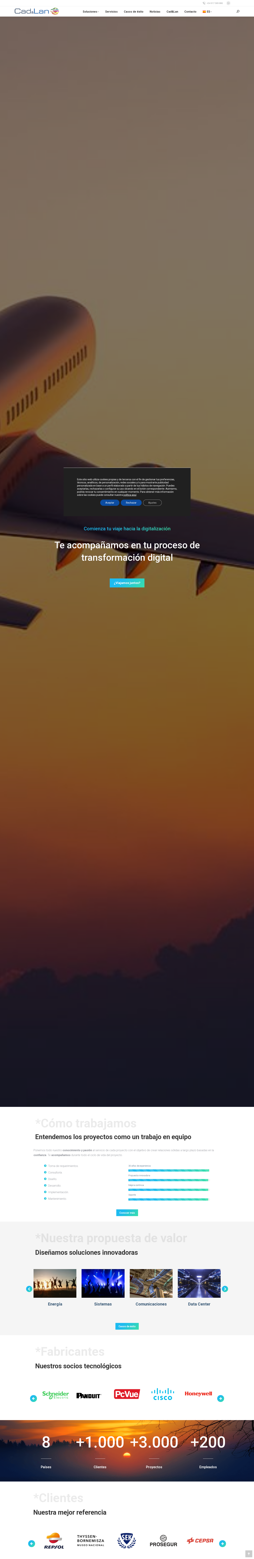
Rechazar (131, 502)
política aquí (129, 495)
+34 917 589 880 (215, 3)
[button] (29, 1289)
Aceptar (109, 502)
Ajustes (152, 502)
